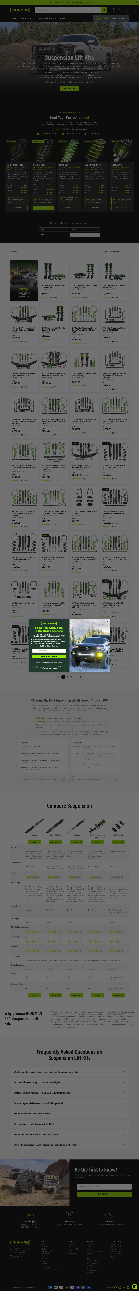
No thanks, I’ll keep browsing (49, 662)
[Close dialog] (108, 621)
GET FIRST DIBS (49, 656)
